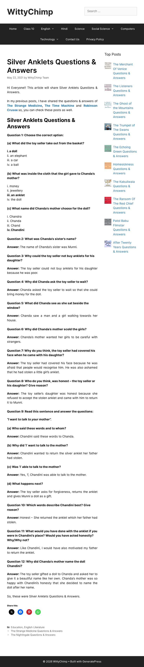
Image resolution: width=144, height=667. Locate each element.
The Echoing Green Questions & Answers (125, 151)
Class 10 (29, 28)
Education (17, 627)
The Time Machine (59, 105)
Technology (47, 39)
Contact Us (72, 39)
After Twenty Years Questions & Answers (124, 247)
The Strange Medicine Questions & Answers (37, 630)
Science (80, 28)
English (45, 28)
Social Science (101, 28)
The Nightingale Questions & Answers (33, 634)
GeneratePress (92, 661)
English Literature (34, 627)
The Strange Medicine (24, 105)
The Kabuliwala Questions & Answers (124, 186)
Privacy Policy (95, 39)
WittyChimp (30, 12)
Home (13, 28)
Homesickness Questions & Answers (123, 169)
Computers (128, 28)
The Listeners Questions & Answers (122, 90)
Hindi (64, 28)
